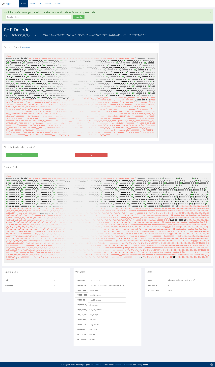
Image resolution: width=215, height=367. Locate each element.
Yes (22, 155)
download (26, 47)
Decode (23, 4)
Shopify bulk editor (123, 364)
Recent (32, 4)
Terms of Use (100, 364)
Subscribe (79, 17)
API (40, 4)
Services (48, 4)
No (91, 155)
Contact (57, 4)
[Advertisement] (184, 60)
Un (6, 3)
